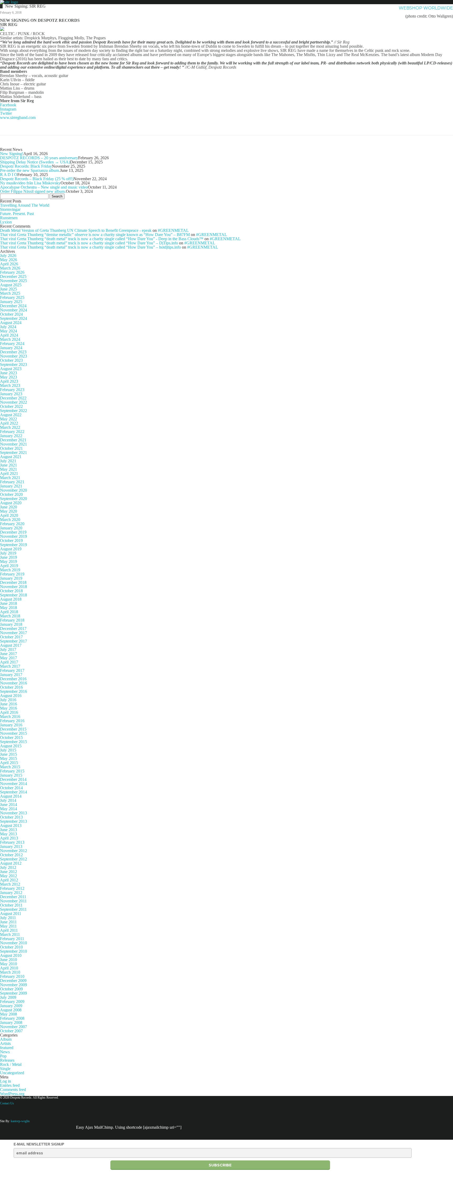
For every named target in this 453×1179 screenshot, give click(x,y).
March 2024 (10, 339)
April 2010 (9, 968)
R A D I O (8, 174)
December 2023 (13, 352)
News (267, 8)
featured (6, 1047)
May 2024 (8, 331)
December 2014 (13, 779)
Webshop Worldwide (426, 8)
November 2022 (13, 402)
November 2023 (13, 356)
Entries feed (10, 1085)
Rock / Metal (10, 1064)
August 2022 (10, 415)
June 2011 (8, 922)
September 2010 (13, 951)
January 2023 (11, 394)
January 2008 (11, 1022)
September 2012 (13, 859)
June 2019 (8, 557)
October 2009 (11, 989)
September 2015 (13, 741)
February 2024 (12, 343)
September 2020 (13, 498)
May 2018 (8, 607)
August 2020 (10, 503)
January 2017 (11, 674)
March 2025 (10, 293)
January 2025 (11, 301)
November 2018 (13, 586)
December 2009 (13, 980)
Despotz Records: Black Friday (26, 166)
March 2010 (10, 972)
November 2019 (13, 536)
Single (5, 1068)
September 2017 (13, 641)
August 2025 (10, 285)
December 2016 (13, 679)
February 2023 (12, 389)
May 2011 (8, 926)
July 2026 (8, 255)
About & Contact (370, 8)
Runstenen (9, 218)
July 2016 (8, 700)
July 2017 (8, 649)
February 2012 (12, 888)
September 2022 (13, 410)
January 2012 (11, 892)
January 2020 (11, 528)
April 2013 (9, 838)
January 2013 (11, 846)
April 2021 (9, 473)
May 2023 (8, 377)
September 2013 (13, 821)
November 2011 (13, 901)
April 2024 (9, 335)
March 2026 (10, 268)
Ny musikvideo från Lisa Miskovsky (30, 183)
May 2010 (8, 964)
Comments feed (13, 1089)
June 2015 (8, 754)
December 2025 (13, 276)
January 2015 (11, 775)
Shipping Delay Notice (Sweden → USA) (35, 162)
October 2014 (11, 788)
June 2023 (8, 373)
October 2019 (11, 540)
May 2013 (8, 834)
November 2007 (13, 1026)
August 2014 (10, 796)
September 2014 (13, 792)
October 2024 (11, 314)
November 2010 (13, 943)
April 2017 (9, 662)
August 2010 (10, 955)
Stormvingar (10, 209)
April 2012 (9, 880)
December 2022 (13, 398)
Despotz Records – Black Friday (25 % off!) (36, 179)
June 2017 (8, 653)
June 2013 (8, 829)
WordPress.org (12, 1094)
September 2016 (13, 691)
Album (6, 1039)
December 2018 (13, 582)
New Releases (324, 8)
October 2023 (11, 360)
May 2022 (8, 419)
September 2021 (13, 452)
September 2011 (13, 909)
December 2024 (13, 306)
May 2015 (8, 758)
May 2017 (8, 658)
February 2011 (12, 938)
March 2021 (10, 477)
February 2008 (12, 1018)
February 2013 (12, 842)
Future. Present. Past (17, 213)
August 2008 (10, 1010)
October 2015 (11, 737)
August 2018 (10, 599)
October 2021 (11, 448)
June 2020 (8, 507)
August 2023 (10, 368)
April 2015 (9, 762)
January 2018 (11, 624)
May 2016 (8, 708)
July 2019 (8, 553)
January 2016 (11, 725)
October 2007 (11, 1031)
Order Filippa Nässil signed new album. (33, 191)
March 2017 (10, 666)
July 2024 (8, 327)
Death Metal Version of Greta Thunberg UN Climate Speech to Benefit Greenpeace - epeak (76, 230)
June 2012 (8, 871)
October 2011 (11, 905)
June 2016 (8, 704)
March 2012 (10, 884)
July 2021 (8, 461)
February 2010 (12, 976)
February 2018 (12, 620)
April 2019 (9, 565)
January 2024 (11, 348)
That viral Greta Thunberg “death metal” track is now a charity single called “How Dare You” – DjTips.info (89, 243)
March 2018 (10, 616)
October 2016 (11, 687)
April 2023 (9, 381)
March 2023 (10, 385)
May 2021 (8, 469)
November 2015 (13, 733)
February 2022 (12, 431)
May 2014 (8, 809)
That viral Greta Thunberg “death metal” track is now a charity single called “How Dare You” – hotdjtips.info (90, 247)
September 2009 (13, 993)
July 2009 (8, 997)
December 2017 (13, 628)
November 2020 (13, 490)
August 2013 (10, 825)
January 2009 (11, 1005)
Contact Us (7, 1103)
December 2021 (13, 440)
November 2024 (13, 310)
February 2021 (12, 482)
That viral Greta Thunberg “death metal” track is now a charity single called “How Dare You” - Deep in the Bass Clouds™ (101, 239)
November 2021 (13, 444)
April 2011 (9, 930)
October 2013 (11, 817)
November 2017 (13, 632)
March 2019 (10, 570)
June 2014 (8, 804)
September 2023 (13, 364)
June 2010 (8, 959)
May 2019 (8, 561)
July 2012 (8, 867)
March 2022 (10, 427)
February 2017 (12, 670)
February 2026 (12, 272)
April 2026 (9, 264)
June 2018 (8, 603)
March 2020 (10, 519)
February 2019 (12, 574)
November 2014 (13, 783)
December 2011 (13, 897)
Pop (3, 1056)
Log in (5, 1081)
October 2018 (11, 591)
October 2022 (11, 406)
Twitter (6, 113)
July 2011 (8, 917)
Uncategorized (12, 1073)
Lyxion (6, 222)
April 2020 (9, 515)
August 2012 (10, 863)
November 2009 (13, 985)
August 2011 (10, 913)
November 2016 (13, 683)
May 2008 (8, 1014)
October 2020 (11, 494)
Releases (7, 1060)
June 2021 (8, 465)
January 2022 (11, 436)
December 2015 (13, 729)
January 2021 (11, 486)
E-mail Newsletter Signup (39, 1144)
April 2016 (9, 712)
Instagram (8, 109)
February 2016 (12, 721)
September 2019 (13, 544)
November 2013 (13, 813)
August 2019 (10, 549)
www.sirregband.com (18, 117)
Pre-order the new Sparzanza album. (30, 170)
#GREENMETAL (173, 230)
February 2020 (12, 524)
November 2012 (13, 850)
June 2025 (8, 289)
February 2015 (12, 771)
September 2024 (13, 318)
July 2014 (8, 800)
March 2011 (10, 934)
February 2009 (12, 1001)
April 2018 (9, 612)
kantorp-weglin (20, 1121)
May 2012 (8, 876)
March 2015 (10, 767)
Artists (290, 8)
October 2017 (11, 637)
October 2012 (11, 855)
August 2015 (10, 746)
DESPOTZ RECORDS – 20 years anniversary (39, 158)
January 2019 (11, 578)
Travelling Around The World (24, 205)
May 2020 (8, 511)
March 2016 (10, 716)
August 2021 (10, 456)
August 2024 (10, 322)
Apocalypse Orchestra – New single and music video (44, 187)
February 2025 (12, 297)
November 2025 (13, 280)
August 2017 (10, 645)
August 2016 (10, 695)
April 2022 (9, 423)
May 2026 (8, 259)
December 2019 (13, 532)
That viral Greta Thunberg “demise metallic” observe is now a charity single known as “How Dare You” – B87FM (95, 234)
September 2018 (13, 595)
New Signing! (11, 153)
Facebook (8, 105)
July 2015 (8, 750)
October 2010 (11, 947)
